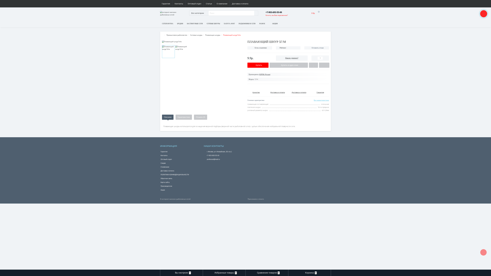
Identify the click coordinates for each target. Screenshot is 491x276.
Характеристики (183, 117)
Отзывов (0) (200, 117)
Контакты (179, 3)
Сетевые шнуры (213, 24)
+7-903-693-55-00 (213, 155)
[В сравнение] (324, 65)
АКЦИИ (275, 24)
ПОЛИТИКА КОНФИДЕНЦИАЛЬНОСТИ (175, 175)
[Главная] (163, 35)
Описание (168, 117)
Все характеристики (321, 100)
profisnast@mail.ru (213, 159)
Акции (163, 190)
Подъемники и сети (247, 24)
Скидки (163, 163)
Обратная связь (166, 178)
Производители (166, 186)
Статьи (209, 3)
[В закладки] (313, 65)
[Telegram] (210, 163)
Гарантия (166, 3)
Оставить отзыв (318, 48)
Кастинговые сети (195, 24)
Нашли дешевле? (291, 58)
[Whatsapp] (205, 163)
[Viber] (214, 164)
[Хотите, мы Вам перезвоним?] (483, 14)
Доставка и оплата (240, 3)
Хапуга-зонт (229, 24)
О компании (222, 3)
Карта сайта (165, 182)
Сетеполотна (167, 24)
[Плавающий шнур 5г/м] (203, 42)
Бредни (180, 24)
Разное (262, 24)
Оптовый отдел (194, 3)
